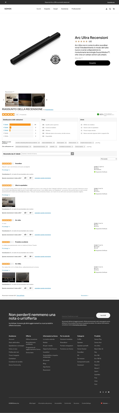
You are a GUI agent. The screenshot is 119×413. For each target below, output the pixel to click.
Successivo (84, 295)
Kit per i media (48, 346)
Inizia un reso (13, 349)
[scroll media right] (46, 100)
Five (95, 378)
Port (95, 384)
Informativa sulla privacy (79, 325)
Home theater (82, 349)
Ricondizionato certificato (31, 343)
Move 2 (96, 368)
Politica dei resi (14, 352)
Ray (95, 352)
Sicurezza (76, 403)
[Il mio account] (106, 9)
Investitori (46, 352)
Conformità (67, 403)
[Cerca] (110, 9)
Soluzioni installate (66, 339)
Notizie (45, 342)
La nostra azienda (49, 339)
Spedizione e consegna (16, 346)
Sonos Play (98, 339)
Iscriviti (103, 315)
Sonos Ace (97, 342)
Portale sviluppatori (66, 346)
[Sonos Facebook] (100, 392)
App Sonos (46, 367)
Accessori (80, 365)
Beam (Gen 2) (98, 349)
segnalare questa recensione (43, 178)
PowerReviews (49, 109)
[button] (8, 202)
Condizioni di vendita (15, 362)
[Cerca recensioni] (72, 153)
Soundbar (80, 352)
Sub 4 (96, 371)
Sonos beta (29, 352)
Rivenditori (63, 342)
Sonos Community (15, 365)
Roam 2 (96, 365)
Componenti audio (83, 362)
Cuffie (79, 339)
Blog (44, 364)
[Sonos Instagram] (103, 392)
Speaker (80, 342)
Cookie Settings (86, 403)
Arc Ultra (97, 346)
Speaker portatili (82, 346)
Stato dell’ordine (14, 342)
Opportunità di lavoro (50, 349)
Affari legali (32, 403)
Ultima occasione (31, 339)
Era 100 (96, 355)
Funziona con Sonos (66, 349)
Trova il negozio (14, 355)
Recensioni (46, 370)
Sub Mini (97, 375)
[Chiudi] (5, 2)
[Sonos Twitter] (106, 392)
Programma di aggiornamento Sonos (33, 348)
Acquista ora (111, 2)
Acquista (92, 63)
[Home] (7, 9)
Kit (78, 355)
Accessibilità (58, 403)
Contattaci (12, 358)
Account (11, 339)
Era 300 (96, 362)
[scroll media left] (3, 100)
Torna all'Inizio (20, 295)
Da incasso (80, 358)
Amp (95, 381)
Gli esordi (46, 360)
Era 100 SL (97, 358)
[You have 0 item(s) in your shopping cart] (114, 9)
